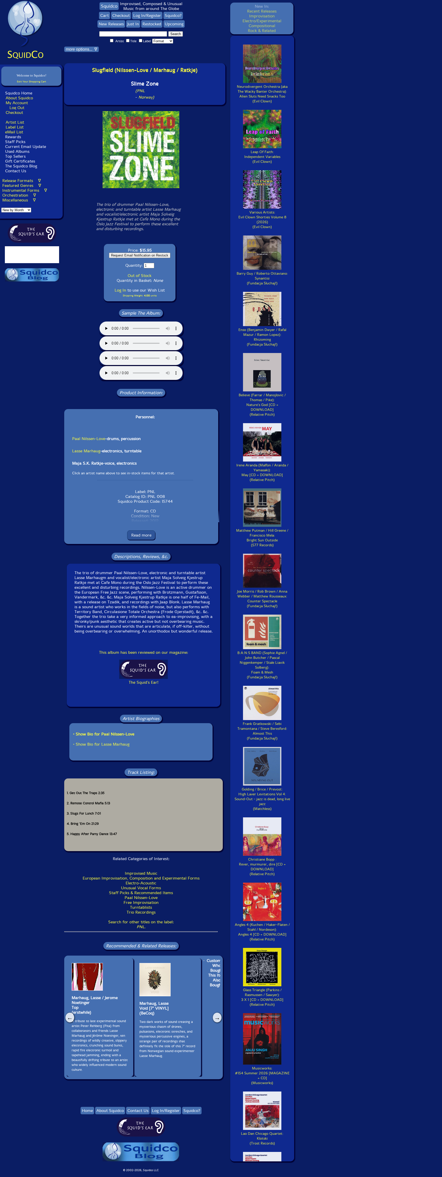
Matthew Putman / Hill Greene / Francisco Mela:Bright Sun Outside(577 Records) (262, 537)
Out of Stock (139, 275)
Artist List (15, 122)
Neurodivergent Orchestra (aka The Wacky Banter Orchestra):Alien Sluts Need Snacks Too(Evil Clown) (262, 93)
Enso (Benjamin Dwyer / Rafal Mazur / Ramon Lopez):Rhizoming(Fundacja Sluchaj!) (262, 337)
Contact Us (15, 170)
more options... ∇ (81, 49)
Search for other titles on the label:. (141, 924)
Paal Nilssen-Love (88, 438)
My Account (17, 102)
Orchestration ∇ (19, 195)
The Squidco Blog (21, 166)
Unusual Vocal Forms (141, 887)
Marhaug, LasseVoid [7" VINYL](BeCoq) (154, 1008)
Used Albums (17, 151)
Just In (133, 24)
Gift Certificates (20, 161)
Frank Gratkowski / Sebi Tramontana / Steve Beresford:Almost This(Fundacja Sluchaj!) (262, 731)
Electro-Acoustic (141, 883)
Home (87, 1110)
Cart (104, 15)
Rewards (13, 136)
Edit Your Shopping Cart (31, 81)
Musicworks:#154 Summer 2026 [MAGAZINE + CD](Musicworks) (262, 1075)
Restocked (151, 24)
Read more (141, 535)
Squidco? (173, 15)
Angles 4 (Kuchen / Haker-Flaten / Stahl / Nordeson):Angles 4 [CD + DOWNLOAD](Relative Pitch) (262, 932)
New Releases (111, 24)
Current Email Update (25, 146)
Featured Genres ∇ (21, 185)
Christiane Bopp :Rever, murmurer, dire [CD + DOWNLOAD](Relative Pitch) (262, 866)
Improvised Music (141, 873)
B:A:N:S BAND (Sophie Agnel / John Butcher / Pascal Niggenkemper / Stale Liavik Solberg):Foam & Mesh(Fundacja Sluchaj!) (262, 665)
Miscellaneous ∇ (19, 200)
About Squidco (19, 97)
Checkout (14, 112)
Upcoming (174, 24)
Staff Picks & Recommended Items (141, 892)
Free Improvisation (141, 902)
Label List (15, 127)
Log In (120, 290)
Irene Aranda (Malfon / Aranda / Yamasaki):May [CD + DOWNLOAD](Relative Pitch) (262, 472)
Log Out (16, 107)
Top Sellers (15, 156)
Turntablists (141, 907)
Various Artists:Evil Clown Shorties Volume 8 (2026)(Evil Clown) (262, 219)
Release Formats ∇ (21, 180)
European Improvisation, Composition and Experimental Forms (141, 878)
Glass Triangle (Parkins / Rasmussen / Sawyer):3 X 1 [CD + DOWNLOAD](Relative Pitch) (262, 997)
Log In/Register (147, 15)
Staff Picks (15, 141)
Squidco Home (18, 93)
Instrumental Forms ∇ (24, 190)
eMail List (14, 132)
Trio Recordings (141, 912)
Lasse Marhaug (86, 450)
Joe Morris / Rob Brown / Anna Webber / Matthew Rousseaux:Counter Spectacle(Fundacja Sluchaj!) (262, 598)
